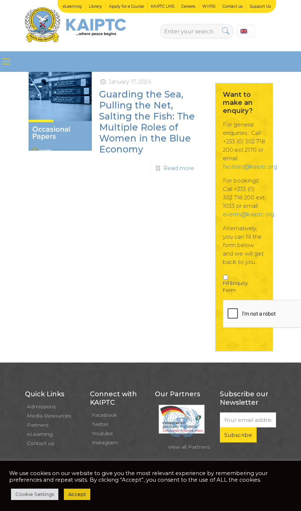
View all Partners (189, 447)
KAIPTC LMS (162, 6)
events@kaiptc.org (248, 214)
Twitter (100, 424)
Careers (188, 6)
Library (95, 6)
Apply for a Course (126, 6)
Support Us (260, 6)
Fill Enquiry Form (235, 286)
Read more (178, 168)
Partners (37, 425)
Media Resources (49, 416)
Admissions (41, 406)
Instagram (105, 442)
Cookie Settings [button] (34, 494)
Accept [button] (77, 494)
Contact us (232, 6)
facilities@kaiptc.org (250, 166)
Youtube (102, 433)
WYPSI (208, 6)
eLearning (72, 6)
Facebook (104, 415)
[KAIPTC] (75, 25)
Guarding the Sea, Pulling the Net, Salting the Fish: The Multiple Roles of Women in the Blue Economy (147, 122)
